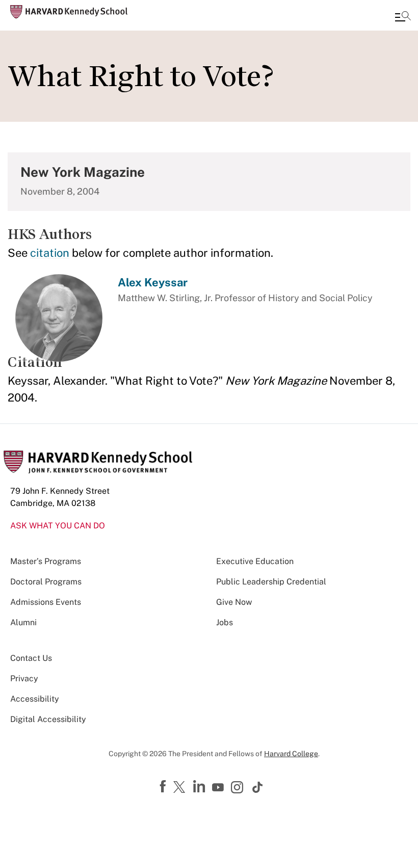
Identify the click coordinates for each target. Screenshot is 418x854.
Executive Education (255, 561)
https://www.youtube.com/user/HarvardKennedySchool (219, 787)
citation (49, 252)
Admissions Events (45, 602)
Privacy (24, 678)
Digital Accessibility (48, 719)
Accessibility (34, 699)
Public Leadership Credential (271, 581)
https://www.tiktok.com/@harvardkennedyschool (258, 787)
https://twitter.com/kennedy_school (181, 787)
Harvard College (291, 754)
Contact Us (31, 658)
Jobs (224, 622)
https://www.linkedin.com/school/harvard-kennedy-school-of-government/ (200, 786)
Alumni (23, 622)
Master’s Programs (45, 561)
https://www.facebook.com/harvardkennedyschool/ (164, 786)
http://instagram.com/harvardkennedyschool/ (238, 788)
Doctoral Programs (46, 581)
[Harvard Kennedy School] (68, 12)
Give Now (234, 602)
